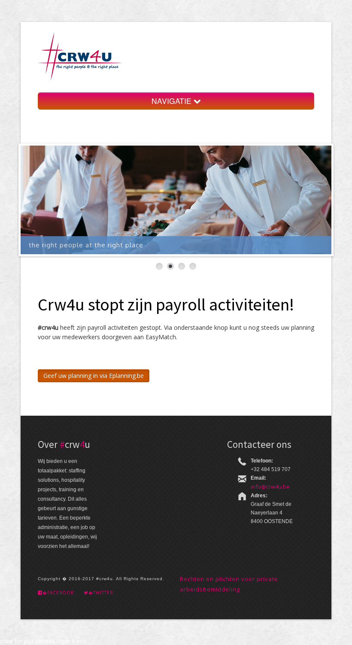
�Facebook (58, 593)
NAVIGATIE (173, 100)
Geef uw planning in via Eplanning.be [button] (93, 375)
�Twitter (100, 593)
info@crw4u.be (270, 486)
